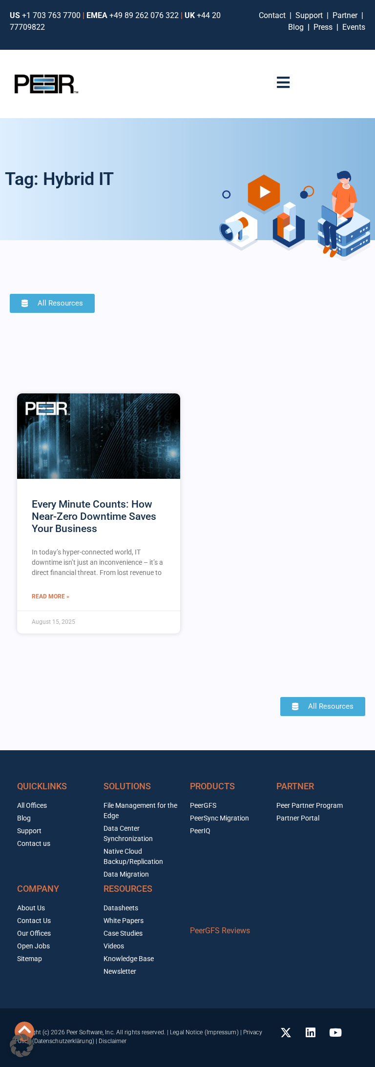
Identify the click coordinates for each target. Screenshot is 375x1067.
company (38, 888)
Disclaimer (112, 1041)
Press (323, 27)
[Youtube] (335, 1032)
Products (212, 786)
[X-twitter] (285, 1032)
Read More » (50, 596)
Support (311, 15)
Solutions (127, 786)
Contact (274, 15)
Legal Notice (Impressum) (204, 1032)
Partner (346, 15)
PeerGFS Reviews (220, 930)
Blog (296, 27)
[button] (21, 1045)
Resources (128, 888)
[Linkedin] (310, 1032)
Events (353, 27)
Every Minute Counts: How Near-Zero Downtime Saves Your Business (94, 516)
